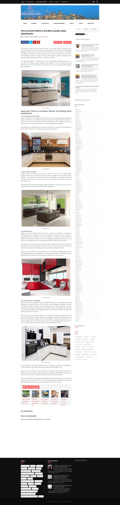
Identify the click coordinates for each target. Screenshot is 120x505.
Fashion (77, 347)
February (78, 111)
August (77, 130)
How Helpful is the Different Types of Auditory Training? (62, 485)
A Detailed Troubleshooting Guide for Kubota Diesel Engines (62, 466)
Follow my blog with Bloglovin (83, 39)
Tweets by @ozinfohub (81, 460)
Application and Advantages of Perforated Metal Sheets (61, 476)
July (76, 132)
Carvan (92, 339)
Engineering (87, 344)
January (77, 113)
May (77, 109)
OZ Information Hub (54, 501)
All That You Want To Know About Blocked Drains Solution (90, 45)
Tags (86, 29)
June (77, 115)
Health (77, 349)
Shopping (78, 359)
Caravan (78, 339)
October (78, 145)
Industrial (91, 23)
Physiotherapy (79, 357)
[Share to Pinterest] (34, 42)
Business (34, 23)
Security (89, 357)
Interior (86, 352)
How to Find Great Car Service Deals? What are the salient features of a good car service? (89, 76)
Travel (51, 1)
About (94, 29)
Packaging (93, 354)
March (77, 120)
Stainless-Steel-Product (29, 491)
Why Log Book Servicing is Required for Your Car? (88, 55)
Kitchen (93, 352)
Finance (84, 347)
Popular (79, 29)
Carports (85, 339)
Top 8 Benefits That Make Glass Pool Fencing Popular (87, 87)
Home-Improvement (87, 349)
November (78, 128)
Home (22, 1)
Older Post (67, 42)
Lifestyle (78, 354)
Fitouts (91, 347)
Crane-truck (90, 341)
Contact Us (65, 1)
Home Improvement (41, 1)
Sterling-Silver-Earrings (29, 496)
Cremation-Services (27, 473)
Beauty (57, 1)
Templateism (68, 501)
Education (78, 344)
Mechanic (85, 354)
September (78, 147)
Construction (79, 341)
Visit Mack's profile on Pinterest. (82, 100)
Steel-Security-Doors (28, 494)
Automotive (30, 1)
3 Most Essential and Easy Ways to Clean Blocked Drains (90, 65)
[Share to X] (30, 42)
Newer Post (58, 42)
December (78, 126)
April (77, 119)
